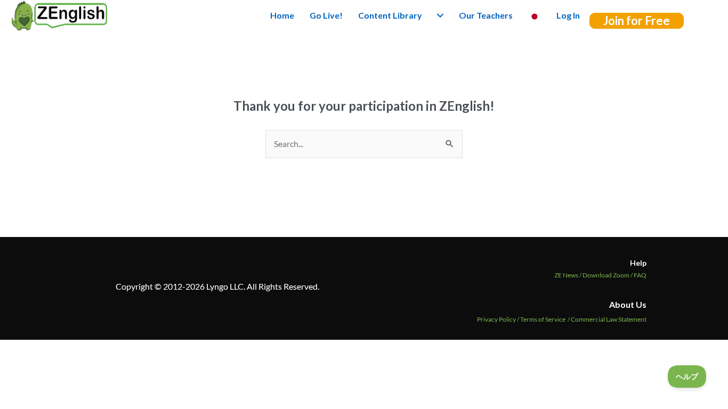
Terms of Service (542, 319)
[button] (636, 21)
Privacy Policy (496, 319)
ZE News (568, 275)
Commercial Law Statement (608, 319)
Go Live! (326, 15)
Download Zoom (608, 275)
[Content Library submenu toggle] (440, 15)
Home (282, 15)
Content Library (390, 15)
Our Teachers (486, 15)
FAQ (640, 275)
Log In (568, 15)
